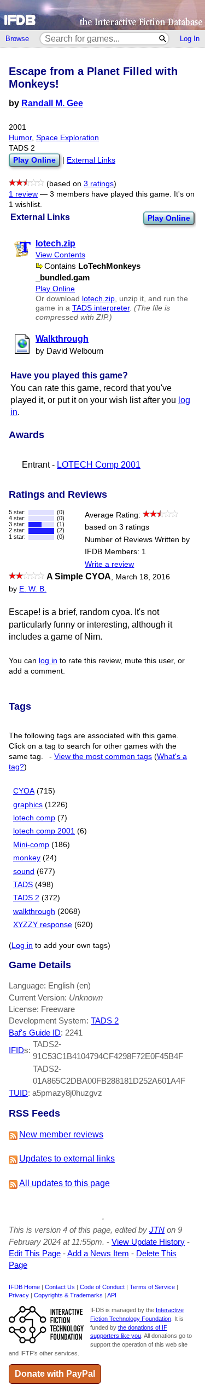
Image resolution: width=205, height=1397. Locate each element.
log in (48, 661)
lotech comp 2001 (44, 831)
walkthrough (34, 911)
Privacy (19, 1295)
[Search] (163, 38)
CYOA (23, 791)
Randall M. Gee (52, 103)
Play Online (169, 218)
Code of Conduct (102, 1287)
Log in (22, 945)
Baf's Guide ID (35, 1032)
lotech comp (34, 818)
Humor (20, 138)
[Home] (102, 15)
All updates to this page (64, 1183)
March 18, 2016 (142, 577)
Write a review (109, 564)
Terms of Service (152, 1287)
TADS (23, 885)
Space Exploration (67, 138)
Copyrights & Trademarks (68, 1295)
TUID (18, 1092)
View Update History (148, 1241)
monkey (26, 858)
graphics (28, 805)
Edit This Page (35, 1253)
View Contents (60, 255)
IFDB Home (24, 1287)
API (111, 1295)
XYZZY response (42, 925)
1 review (23, 194)
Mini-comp (31, 845)
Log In (190, 39)
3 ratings (99, 184)
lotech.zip (98, 299)
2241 (74, 1032)
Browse (17, 39)
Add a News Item (98, 1253)
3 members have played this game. (111, 194)
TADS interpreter (101, 308)
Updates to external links (67, 1158)
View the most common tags (103, 756)
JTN (157, 1229)
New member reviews (61, 1134)
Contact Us (60, 1287)
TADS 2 (26, 898)
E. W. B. (32, 589)
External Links (91, 160)
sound (23, 871)
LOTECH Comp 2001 (98, 464)
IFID (16, 1050)
